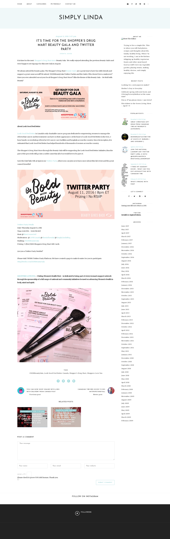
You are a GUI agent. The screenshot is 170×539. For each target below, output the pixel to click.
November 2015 (127, 292)
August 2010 (126, 368)
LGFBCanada (35, 238)
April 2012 (125, 330)
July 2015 (125, 306)
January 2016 (126, 285)
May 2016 (125, 271)
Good (69, 53)
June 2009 (125, 407)
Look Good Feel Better (26, 134)
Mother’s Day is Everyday (131, 88)
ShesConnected (29, 234)
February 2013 (127, 320)
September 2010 (127, 365)
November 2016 (127, 250)
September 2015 (127, 299)
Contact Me (70, 4)
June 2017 (125, 226)
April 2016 (125, 275)
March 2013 (126, 316)
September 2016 (127, 257)
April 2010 (125, 382)
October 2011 (126, 344)
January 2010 (126, 393)
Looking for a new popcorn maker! (135, 85)
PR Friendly (56, 4)
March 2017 (126, 236)
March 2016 (126, 278)
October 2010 (126, 361)
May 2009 (125, 410)
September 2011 (127, 348)
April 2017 (125, 233)
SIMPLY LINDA (81, 18)
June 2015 (125, 309)
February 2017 (127, 240)
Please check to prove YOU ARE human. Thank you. (37, 477)
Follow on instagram (85, 496)
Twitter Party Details (25, 225)
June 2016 (125, 268)
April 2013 (125, 313)
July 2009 (125, 403)
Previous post (35, 394)
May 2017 (125, 229)
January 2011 (126, 355)
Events (63, 53)
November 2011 (127, 341)
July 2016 (125, 264)
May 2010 (125, 379)
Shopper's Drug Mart (78, 373)
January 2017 (126, 243)
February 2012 (127, 334)
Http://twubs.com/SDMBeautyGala (31, 262)
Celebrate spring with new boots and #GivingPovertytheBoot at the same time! (136, 94)
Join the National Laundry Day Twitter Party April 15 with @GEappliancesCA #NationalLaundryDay (140, 154)
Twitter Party (51, 161)
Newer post (97, 394)
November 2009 (127, 396)
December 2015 (127, 288)
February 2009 (127, 421)
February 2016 (127, 282)
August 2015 (126, 302)
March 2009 (126, 417)
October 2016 (126, 254)
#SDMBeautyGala (32, 241)
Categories (41, 4)
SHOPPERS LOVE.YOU (26, 276)
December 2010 (127, 358)
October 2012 (126, 327)
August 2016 (126, 261)
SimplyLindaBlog (63, 238)
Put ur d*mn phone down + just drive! (136, 100)
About (29, 4)
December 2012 (127, 323)
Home (19, 4)
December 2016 (127, 247)
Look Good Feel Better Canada (56, 373)
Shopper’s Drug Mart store (45, 60)
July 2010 (125, 372)
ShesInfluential (48, 238)
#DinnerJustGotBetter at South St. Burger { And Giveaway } (140, 139)
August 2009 (126, 400)
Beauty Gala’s (71, 71)
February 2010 (127, 389)
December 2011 (127, 337)
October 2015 (126, 295)
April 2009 (125, 414)
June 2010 (125, 375)
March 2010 (126, 386)
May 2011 (125, 351)
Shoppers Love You (94, 373)
